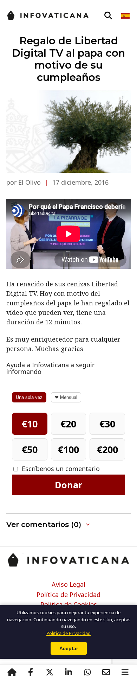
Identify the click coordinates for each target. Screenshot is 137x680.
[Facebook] (31, 672)
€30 (107, 423)
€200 (107, 449)
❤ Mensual (66, 397)
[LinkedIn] (68, 672)
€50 (30, 449)
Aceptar (68, 648)
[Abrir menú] (125, 672)
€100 (68, 449)
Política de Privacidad (68, 594)
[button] (68, 524)
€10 (30, 423)
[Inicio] (12, 672)
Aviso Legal (68, 584)
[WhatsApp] (87, 672)
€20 (68, 423)
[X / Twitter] (50, 672)
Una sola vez (29, 397)
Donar (68, 485)
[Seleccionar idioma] (126, 16)
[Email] (106, 672)
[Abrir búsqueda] (108, 16)
